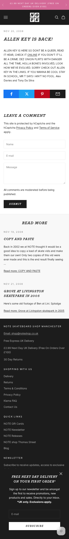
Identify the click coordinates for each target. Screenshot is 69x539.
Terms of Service (49, 127)
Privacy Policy (24, 127)
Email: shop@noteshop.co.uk (21, 333)
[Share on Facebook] (11, 94)
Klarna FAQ (10, 400)
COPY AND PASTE (19, 239)
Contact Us (10, 406)
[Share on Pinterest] (42, 94)
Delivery (8, 376)
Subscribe (34, 526)
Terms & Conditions (15, 388)
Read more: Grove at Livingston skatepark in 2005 (34, 310)
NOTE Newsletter (14, 429)
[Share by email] (57, 94)
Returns (8, 382)
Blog (6, 448)
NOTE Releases (13, 435)
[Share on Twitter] (26, 94)
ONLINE (32, 54)
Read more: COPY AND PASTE (22, 270)
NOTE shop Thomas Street (20, 442)
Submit (15, 204)
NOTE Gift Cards (14, 423)
